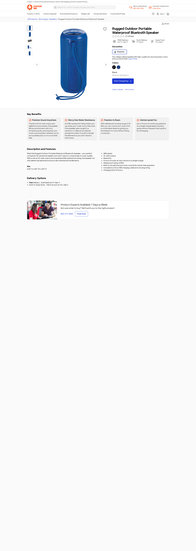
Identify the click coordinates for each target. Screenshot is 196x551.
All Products (32, 19)
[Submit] (55, 7)
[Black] (114, 67)
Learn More (132, 59)
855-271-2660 (67, 214)
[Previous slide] (37, 64)
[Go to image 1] (29, 28)
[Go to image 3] (29, 41)
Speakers (53, 19)
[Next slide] (106, 64)
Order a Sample (117, 89)
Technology (43, 19)
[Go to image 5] (29, 53)
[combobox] (84, 7)
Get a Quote (129, 89)
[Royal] (118, 67)
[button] (161, 8)
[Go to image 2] (29, 34)
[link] (34, 7)
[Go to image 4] (29, 47)
